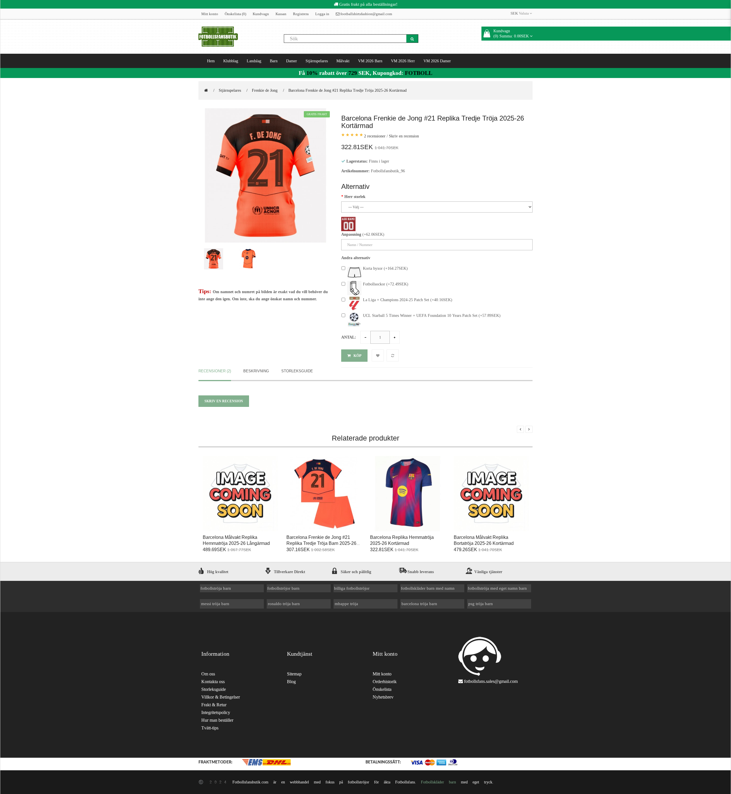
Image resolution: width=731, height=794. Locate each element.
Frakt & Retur (213, 704)
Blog (291, 681)
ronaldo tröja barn (284, 603)
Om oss (208, 673)
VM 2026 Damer (437, 61)
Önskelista (382, 689)
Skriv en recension (404, 136)
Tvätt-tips (209, 727)
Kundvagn (261, 14)
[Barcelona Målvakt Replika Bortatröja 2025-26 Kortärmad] (491, 494)
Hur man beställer (217, 720)
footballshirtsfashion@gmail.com (366, 14)
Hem (211, 61)
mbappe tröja (346, 603)
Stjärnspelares (317, 61)
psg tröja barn (480, 603)
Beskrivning (256, 371)
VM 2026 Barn (370, 61)
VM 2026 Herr (403, 61)
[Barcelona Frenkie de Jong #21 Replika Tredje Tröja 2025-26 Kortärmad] (265, 176)
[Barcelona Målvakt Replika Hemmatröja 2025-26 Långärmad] (240, 494)
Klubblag (230, 61)
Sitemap (294, 673)
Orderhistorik (385, 681)
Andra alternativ (355, 258)
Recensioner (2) (214, 371)
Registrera (301, 14)
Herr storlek (355, 197)
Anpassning (351, 234)
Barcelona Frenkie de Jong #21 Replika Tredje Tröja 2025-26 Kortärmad (347, 90)
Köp (358, 355)
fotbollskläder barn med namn (428, 588)
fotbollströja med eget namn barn (497, 588)
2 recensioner (374, 136)
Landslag (254, 61)
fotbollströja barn (215, 588)
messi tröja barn (215, 603)
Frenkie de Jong (265, 90)
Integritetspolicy (215, 712)
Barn (274, 61)
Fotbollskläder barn (438, 782)
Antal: (348, 337)
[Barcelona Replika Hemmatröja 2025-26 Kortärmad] (407, 494)
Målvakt (343, 61)
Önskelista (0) (235, 14)
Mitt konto (209, 14)
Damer (291, 61)
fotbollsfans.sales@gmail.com (491, 681)
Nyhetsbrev (383, 697)
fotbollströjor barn (283, 588)
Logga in (322, 14)
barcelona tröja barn (419, 603)
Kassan (281, 14)
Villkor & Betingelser (220, 697)
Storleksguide (297, 371)
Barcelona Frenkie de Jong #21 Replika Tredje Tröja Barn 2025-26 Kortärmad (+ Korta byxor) (321, 543)
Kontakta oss (213, 681)
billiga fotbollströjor (351, 588)
